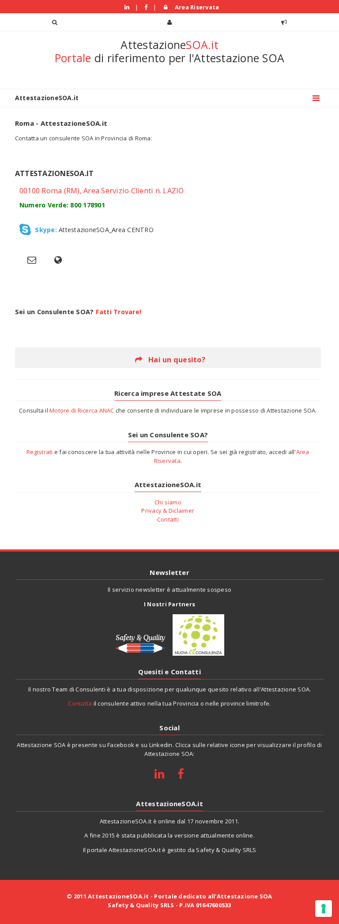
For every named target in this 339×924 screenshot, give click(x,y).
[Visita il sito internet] (58, 260)
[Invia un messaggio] (31, 260)
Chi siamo (167, 502)
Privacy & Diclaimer (167, 511)
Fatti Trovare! (119, 312)
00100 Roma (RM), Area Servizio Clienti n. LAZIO (101, 190)
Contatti (168, 519)
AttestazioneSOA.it (47, 98)
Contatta (80, 703)
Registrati (39, 452)
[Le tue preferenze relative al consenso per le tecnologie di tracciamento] (323, 908)
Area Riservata (195, 7)
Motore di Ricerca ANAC (81, 410)
